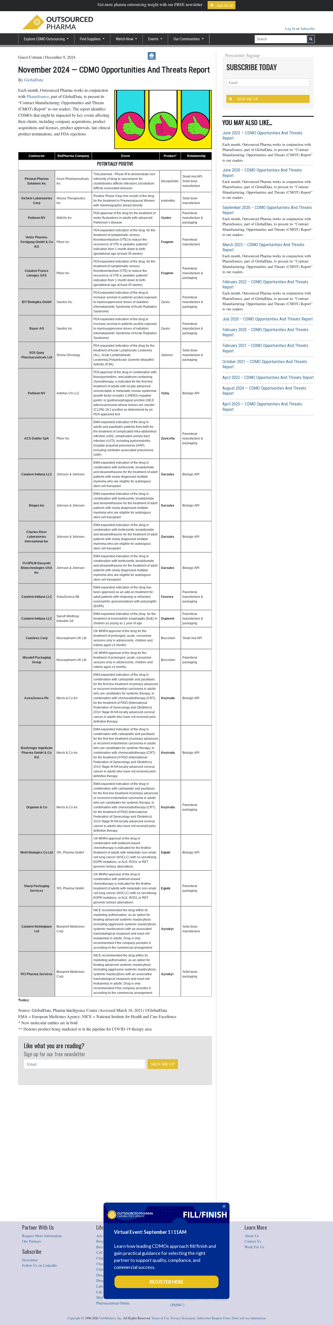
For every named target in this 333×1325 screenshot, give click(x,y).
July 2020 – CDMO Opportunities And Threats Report (267, 319)
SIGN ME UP (163, 1064)
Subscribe (307, 28)
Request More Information (42, 1235)
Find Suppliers (90, 39)
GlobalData (33, 79)
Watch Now (125, 39)
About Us (252, 1235)
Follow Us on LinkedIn (39, 1265)
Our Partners (31, 1241)
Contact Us (253, 1241)
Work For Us (254, 1246)
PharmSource (38, 96)
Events (153, 39)
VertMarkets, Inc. (110, 1318)
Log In (290, 28)
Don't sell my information (249, 1318)
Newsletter (30, 1259)
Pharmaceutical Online (113, 1303)
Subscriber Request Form (213, 1318)
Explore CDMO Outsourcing (45, 39)
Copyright (74, 1318)
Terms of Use (160, 1318)
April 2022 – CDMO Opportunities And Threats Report (268, 377)
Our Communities (187, 39)
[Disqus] (115, 1152)
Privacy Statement (183, 1318)
